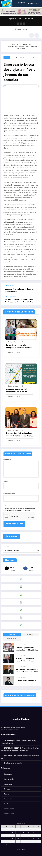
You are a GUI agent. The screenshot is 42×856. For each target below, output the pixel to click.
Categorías (6, 547)
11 (12, 835)
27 (23, 841)
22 (34, 838)
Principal (7, 789)
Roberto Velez (13, 342)
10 (6, 835)
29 (34, 841)
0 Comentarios (32, 58)
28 (28, 841)
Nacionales (8, 784)
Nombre (6, 481)
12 (18, 835)
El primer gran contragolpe (26, 680)
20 (23, 838)
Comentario (11, 639)
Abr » (23, 849)
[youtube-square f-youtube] (24, 24)
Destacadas (8, 774)
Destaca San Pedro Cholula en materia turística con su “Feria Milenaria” (19, 434)
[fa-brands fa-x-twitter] (21, 24)
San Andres (8, 804)
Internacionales (9, 779)
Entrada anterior (10, 285)
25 (13, 841)
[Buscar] (31, 35)
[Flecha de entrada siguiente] (36, 300)
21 (28, 838)
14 (28, 835)
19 (18, 838)
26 (18, 841)
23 (39, 838)
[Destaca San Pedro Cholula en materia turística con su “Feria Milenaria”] (21, 418)
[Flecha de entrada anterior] (36, 288)
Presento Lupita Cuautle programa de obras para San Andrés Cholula (19, 300)
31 (6, 844)
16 (38, 835)
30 (39, 841)
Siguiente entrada (10, 296)
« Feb (18, 849)
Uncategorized (9, 809)
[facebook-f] (18, 24)
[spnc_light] (36, 35)
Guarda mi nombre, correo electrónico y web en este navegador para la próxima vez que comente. (19, 509)
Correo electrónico (9, 494)
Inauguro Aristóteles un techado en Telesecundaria (19, 290)
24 (6, 841)
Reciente (12, 634)
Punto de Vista (9, 799)
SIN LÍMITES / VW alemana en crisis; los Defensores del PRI (27, 670)
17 (6, 838)
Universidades (9, 814)
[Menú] (4, 35)
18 (13, 838)
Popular (30, 634)
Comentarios (7, 459)
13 (23, 835)
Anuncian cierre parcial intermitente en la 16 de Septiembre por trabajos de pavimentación (18, 390)
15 (33, 835)
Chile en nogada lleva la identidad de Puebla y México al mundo (27, 649)
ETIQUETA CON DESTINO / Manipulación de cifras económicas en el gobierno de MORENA (27, 659)
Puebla (7, 58)
